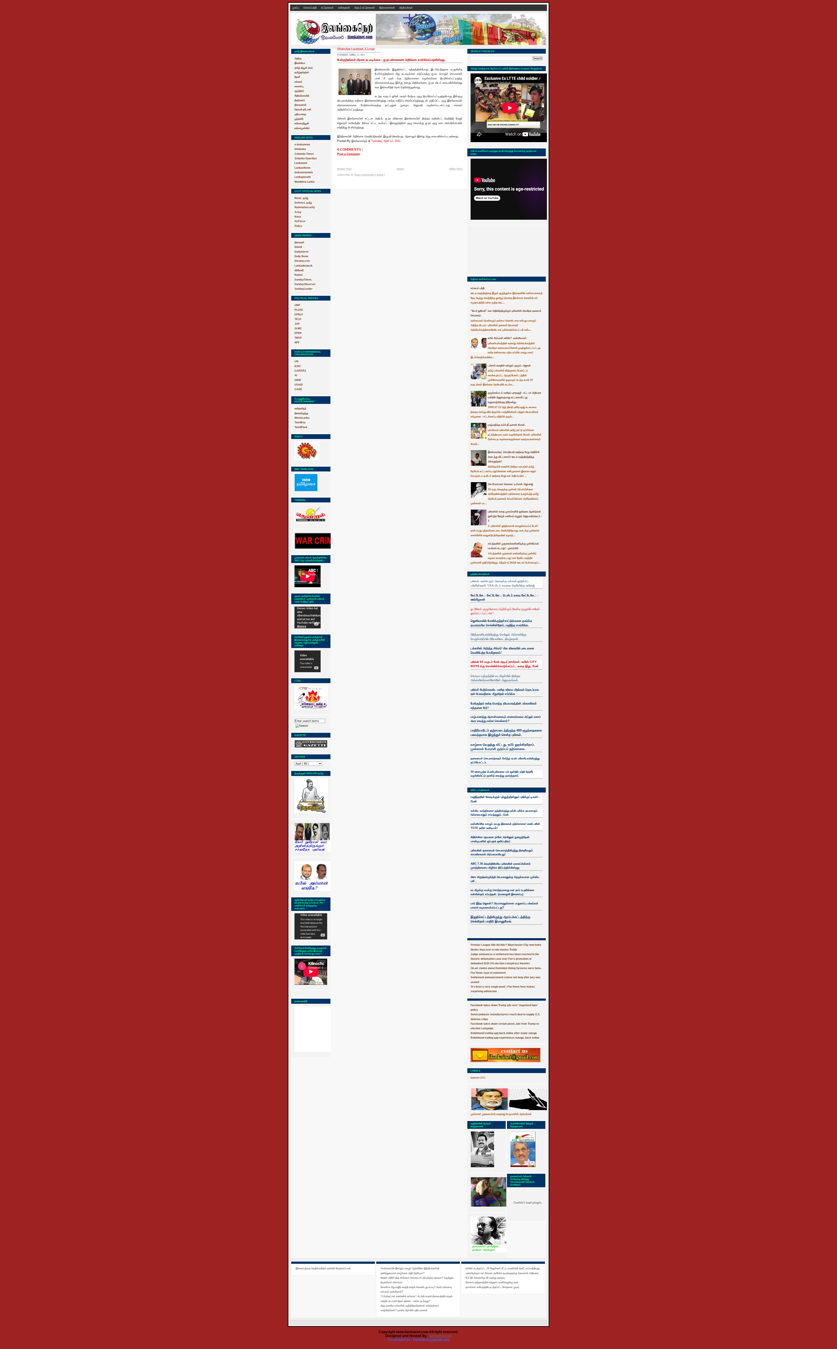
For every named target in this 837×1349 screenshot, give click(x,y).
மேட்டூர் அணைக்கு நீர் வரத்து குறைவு (485, 1277)
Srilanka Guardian (305, 158)
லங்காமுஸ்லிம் (302, 128)
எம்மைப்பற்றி (310, 7)
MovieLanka (302, 417)
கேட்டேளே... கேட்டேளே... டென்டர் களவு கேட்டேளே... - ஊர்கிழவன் (505, 597)
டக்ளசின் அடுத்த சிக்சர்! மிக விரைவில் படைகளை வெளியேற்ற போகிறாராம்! (502, 650)
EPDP (298, 333)
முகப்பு (296, 7)
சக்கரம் (298, 81)
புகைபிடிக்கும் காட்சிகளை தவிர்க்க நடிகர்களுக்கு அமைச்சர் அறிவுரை (502, 1273)
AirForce (299, 221)
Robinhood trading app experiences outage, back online (505, 1037)
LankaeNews (302, 167)
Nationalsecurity (304, 207)
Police (298, 226)
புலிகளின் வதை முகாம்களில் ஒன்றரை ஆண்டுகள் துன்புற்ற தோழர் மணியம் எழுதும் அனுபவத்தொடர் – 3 (515, 516)
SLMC (298, 328)
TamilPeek (300, 427)
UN (296, 361)
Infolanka (300, 149)
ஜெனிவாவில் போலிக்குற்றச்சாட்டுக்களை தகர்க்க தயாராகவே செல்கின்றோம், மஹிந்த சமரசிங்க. (501, 622)
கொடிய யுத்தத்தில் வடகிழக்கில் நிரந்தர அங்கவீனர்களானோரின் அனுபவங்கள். (495, 678)
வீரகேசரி (299, 270)
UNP (297, 305)
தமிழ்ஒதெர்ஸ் (301, 72)
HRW (297, 380)
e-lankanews (302, 144)
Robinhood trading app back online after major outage (504, 1033)
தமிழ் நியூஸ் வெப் (303, 67)
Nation (298, 274)
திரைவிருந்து (301, 413)
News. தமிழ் (301, 198)
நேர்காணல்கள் (387, 7)
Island (298, 246)
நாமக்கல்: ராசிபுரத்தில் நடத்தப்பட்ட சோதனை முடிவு (492, 1287)
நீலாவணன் (300, 104)
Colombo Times (304, 153)
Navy (297, 216)
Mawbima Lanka (304, 181)
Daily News (301, 256)
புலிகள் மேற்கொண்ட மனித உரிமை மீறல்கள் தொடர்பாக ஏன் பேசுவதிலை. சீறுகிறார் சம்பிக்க (505, 691)
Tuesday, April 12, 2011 (386, 141)
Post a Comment (348, 154)
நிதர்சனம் (299, 100)
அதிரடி (298, 58)
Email (370, 48)
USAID (298, 384)
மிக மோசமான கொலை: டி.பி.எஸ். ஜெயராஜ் (510, 484)
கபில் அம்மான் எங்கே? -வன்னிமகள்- (507, 338)
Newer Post (344, 169)
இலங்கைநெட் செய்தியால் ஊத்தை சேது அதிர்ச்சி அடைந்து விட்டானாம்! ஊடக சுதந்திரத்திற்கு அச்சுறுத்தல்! (513, 457)
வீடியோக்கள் (406, 7)
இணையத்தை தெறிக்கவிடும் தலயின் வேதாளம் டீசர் (323, 1268)
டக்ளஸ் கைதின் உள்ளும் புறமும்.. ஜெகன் (509, 365)
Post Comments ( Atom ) (369, 175)
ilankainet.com (440, 1336)
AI (295, 375)
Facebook (357, 48)
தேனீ (297, 76)
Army (297, 212)
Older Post (455, 169)
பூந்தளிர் (298, 118)
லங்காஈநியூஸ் (301, 123)
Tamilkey (300, 422)
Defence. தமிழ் (303, 202)
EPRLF (298, 314)
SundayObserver (305, 284)
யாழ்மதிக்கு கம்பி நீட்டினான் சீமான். (506, 424)
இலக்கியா (299, 63)
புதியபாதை (300, 114)
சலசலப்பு (299, 86)
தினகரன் (299, 242)
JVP (296, 323)
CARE (298, 389)
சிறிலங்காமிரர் (301, 95)
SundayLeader (303, 288)
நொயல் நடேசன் (302, 109)
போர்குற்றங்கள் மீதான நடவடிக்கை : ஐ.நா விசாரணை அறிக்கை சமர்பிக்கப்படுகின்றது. (391, 59)
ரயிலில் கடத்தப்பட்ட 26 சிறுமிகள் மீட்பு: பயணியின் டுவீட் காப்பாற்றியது (502, 1268)
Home (400, 169)
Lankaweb (300, 163)
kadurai (475, 1077)
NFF (296, 342)
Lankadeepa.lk (303, 265)
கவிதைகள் (344, 7)
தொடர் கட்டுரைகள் (365, 7)
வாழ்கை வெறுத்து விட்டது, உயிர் (492, 744)
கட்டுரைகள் (327, 7)
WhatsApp (344, 48)
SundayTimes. (303, 279)
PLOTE (298, 309)
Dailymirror (301, 251)
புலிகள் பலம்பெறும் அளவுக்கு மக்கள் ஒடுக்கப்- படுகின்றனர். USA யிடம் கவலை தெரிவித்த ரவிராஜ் (503, 583)
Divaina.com (302, 260)
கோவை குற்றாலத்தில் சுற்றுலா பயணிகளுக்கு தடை (492, 1282)
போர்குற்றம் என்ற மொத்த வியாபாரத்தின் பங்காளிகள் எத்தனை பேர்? (504, 705)
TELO (297, 319)
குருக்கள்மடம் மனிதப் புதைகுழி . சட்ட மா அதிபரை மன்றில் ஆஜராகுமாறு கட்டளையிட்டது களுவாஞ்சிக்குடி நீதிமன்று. (514, 397)
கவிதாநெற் (300, 408)
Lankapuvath (302, 177)
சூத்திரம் (299, 90)
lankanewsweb (303, 172)
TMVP (298, 337)
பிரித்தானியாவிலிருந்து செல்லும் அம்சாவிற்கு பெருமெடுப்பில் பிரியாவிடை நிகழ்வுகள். (498, 636)
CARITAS (300, 370)
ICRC (297, 366)
